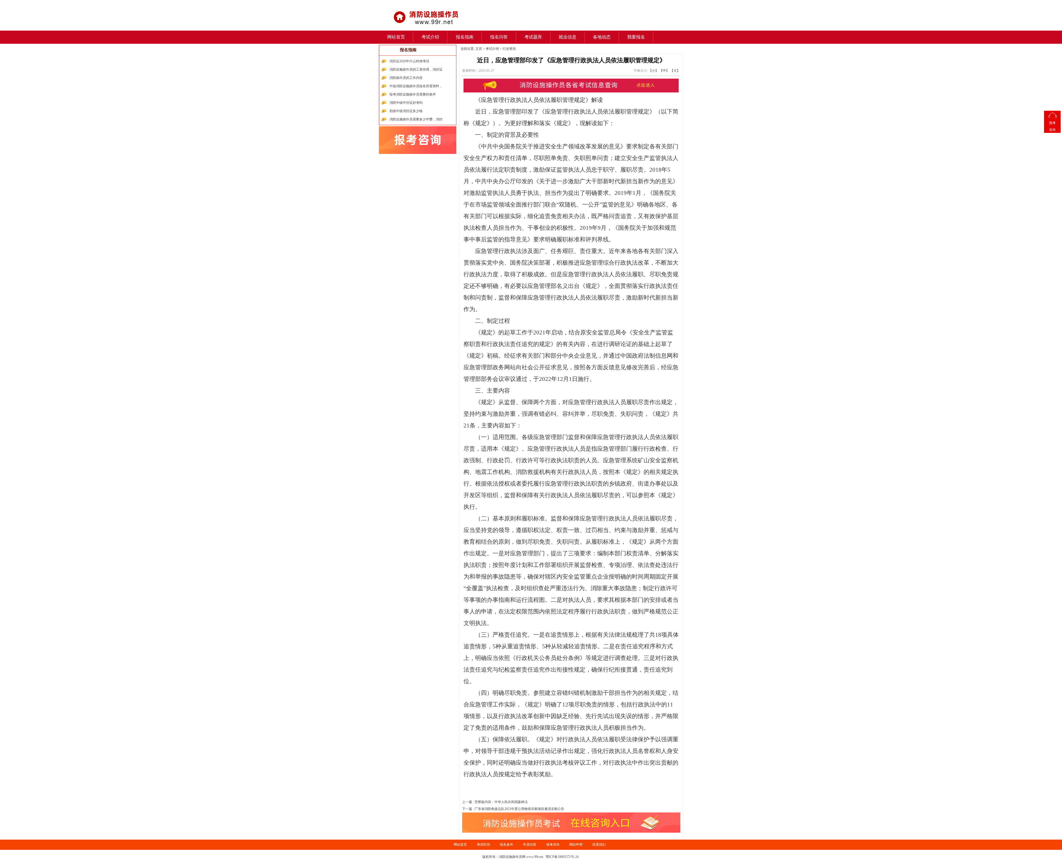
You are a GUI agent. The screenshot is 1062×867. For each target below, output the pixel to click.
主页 (478, 49)
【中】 (664, 71)
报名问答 (499, 37)
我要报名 (636, 37)
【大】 (675, 71)
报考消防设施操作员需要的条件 (412, 94)
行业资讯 (509, 49)
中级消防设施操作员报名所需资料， (415, 86)
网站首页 (396, 37)
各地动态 (602, 37)
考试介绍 (430, 37)
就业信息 (567, 37)
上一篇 (495, 802)
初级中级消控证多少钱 (406, 111)
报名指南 (464, 37)
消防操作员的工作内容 (406, 78)
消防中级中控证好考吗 (406, 103)
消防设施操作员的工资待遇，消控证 (415, 69)
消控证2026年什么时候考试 (409, 61)
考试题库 (533, 37)
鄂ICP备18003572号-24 (562, 857)
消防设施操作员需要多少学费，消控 (415, 119)
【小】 (653, 71)
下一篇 (513, 809)
